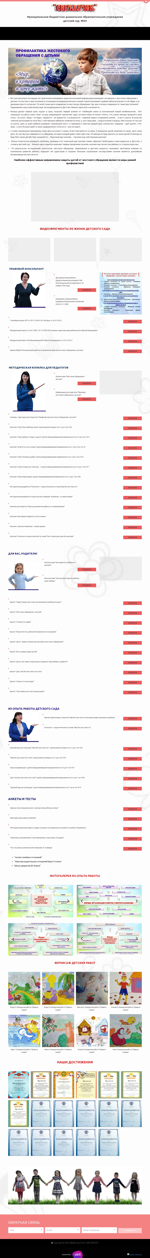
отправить (130, 1230)
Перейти (86, 290)
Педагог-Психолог (109, 33)
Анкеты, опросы (83, 33)
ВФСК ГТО (64, 33)
